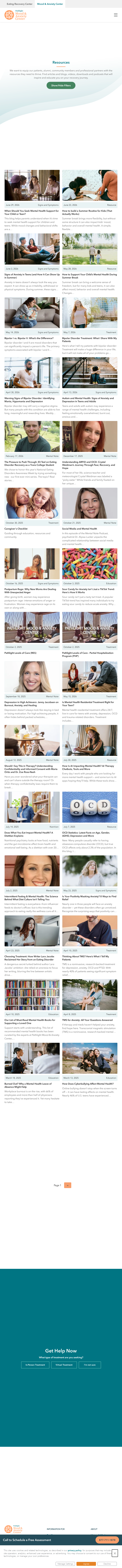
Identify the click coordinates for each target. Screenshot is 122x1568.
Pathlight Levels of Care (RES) (20, 652)
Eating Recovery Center (19, 3)
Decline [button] (107, 1563)
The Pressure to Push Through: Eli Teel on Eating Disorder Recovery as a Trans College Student (30, 463)
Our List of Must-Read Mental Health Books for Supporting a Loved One (29, 1021)
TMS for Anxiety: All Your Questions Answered (87, 1019)
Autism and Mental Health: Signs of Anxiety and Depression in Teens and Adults (88, 400)
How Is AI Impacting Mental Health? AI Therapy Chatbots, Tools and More (88, 767)
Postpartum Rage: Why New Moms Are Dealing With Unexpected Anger (30, 591)
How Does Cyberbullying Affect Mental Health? (88, 1083)
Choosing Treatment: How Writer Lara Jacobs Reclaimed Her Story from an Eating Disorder (29, 958)
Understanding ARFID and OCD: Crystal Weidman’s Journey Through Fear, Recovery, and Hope (88, 465)
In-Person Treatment (35, 1365)
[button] (115, 1553)
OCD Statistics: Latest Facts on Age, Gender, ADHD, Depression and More (86, 834)
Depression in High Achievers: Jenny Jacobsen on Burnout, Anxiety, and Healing (31, 704)
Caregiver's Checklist (15, 528)
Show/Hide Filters (61, 85)
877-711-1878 (107, 1539)
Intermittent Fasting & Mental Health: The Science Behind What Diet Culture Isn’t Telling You (31, 898)
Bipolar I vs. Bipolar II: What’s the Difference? (28, 338)
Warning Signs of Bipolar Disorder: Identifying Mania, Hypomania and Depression (29, 400)
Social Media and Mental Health (79, 528)
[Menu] (116, 15)
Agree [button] (86, 1563)
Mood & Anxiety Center (50, 3)
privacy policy (74, 1550)
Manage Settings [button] (65, 1563)
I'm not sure (90, 1365)
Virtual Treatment (64, 1365)
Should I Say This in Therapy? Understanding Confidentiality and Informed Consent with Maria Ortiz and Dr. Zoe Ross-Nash (30, 769)
